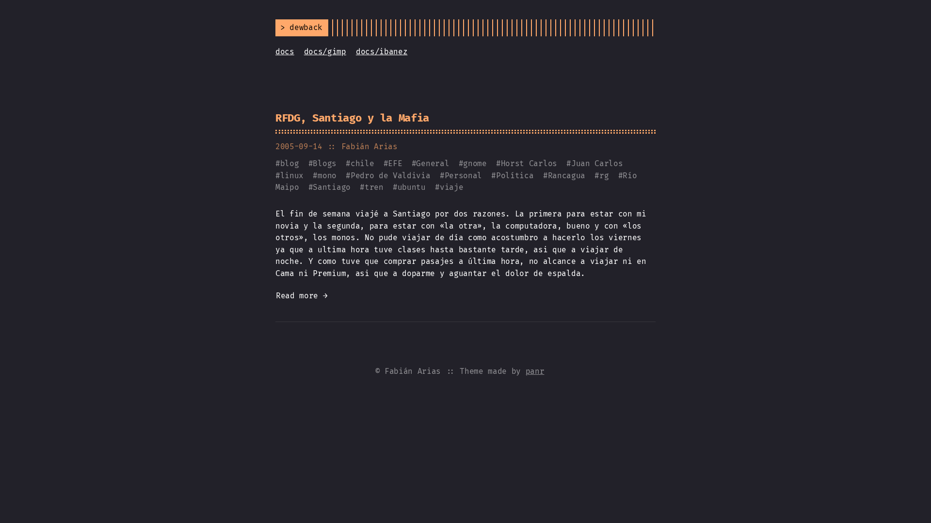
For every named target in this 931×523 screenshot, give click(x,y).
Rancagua (566, 175)
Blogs (324, 163)
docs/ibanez (381, 51)
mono (327, 175)
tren (374, 187)
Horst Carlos (529, 163)
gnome (474, 163)
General (432, 163)
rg (604, 175)
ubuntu (412, 187)
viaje (451, 187)
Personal (463, 175)
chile (362, 163)
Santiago (331, 187)
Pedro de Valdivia (391, 175)
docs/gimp (325, 51)
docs (284, 51)
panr (535, 371)
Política (514, 175)
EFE (395, 163)
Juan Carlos (597, 163)
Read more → (301, 295)
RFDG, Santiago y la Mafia (352, 117)
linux (292, 175)
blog (289, 163)
